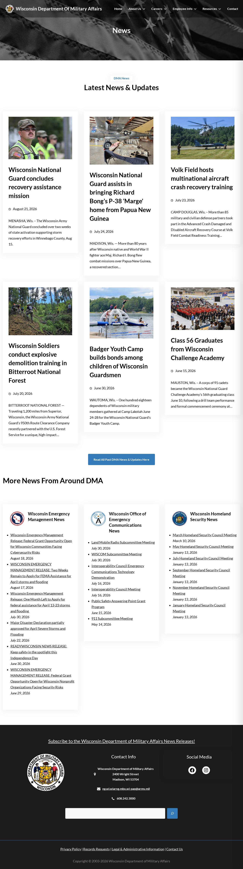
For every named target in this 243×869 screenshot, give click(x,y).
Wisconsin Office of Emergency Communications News (127, 522)
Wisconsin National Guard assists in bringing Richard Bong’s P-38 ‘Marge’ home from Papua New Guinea (120, 196)
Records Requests (96, 849)
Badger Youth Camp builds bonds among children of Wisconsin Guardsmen (119, 362)
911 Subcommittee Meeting (112, 619)
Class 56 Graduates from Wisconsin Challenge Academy (197, 349)
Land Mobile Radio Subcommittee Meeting (123, 542)
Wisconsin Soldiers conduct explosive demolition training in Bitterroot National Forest (38, 363)
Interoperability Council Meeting (116, 589)
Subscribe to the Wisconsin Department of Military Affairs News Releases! (121, 741)
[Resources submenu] (219, 8)
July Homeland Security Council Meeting (203, 558)
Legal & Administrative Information (138, 849)
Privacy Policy (70, 849)
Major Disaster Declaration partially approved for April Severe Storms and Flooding (37, 628)
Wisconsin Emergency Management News (49, 516)
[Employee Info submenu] (195, 8)
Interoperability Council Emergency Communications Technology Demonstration (118, 572)
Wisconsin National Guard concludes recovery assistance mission (35, 182)
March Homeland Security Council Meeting (205, 535)
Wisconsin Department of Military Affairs (59, 8)
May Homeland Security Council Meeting (203, 547)
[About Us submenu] (144, 8)
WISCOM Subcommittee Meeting (117, 554)
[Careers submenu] (165, 8)
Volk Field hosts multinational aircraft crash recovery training (202, 178)
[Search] (172, 813)
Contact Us (174, 849)
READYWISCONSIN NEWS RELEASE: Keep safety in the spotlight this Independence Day (38, 652)
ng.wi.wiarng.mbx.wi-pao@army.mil (126, 788)
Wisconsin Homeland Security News (210, 516)
